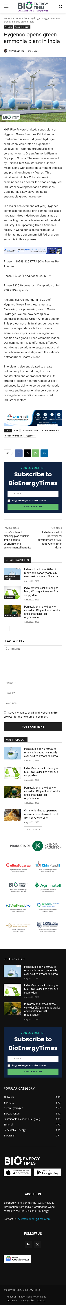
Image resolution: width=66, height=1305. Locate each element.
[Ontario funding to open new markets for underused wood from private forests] (12, 815)
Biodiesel (9, 597)
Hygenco (30, 435)
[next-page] (12, 628)
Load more (32, 829)
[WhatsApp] (35, 453)
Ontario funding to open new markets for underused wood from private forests (41, 814)
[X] (27, 453)
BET (16, 430)
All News (16, 18)
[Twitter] (37, 1244)
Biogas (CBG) (11, 615)
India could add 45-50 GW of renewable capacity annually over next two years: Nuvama (41, 573)
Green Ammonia (50, 430)
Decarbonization (30, 430)
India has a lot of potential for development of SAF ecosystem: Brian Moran (50, 540)
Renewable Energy (10, 577)
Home (7, 18)
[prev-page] (6, 628)
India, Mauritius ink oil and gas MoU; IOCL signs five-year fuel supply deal (41, 592)
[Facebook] (19, 453)
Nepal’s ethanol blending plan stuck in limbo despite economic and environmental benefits (17, 540)
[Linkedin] (44, 453)
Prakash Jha (18, 50)
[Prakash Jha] (6, 51)
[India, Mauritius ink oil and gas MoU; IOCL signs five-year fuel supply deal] (12, 592)
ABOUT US (33, 1194)
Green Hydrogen (32, 18)
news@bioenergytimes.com (34, 1219)
